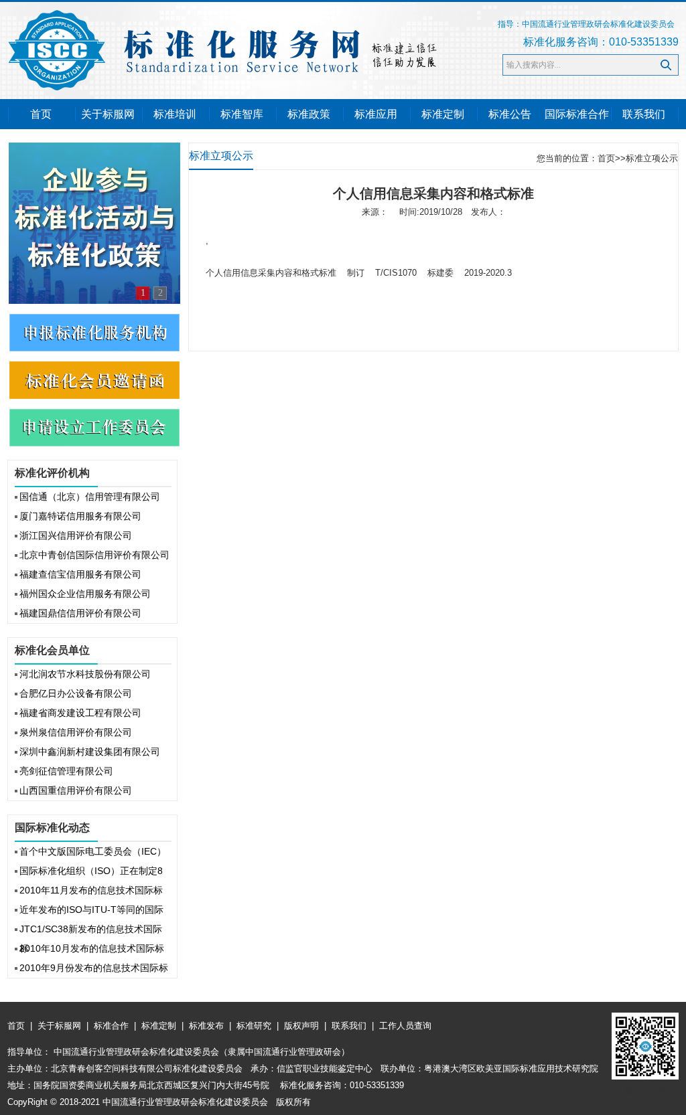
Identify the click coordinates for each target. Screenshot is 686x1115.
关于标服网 (108, 114)
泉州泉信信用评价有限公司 (75, 732)
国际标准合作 (577, 114)
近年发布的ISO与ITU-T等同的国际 (91, 909)
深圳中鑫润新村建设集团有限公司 (89, 751)
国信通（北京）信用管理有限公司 (89, 496)
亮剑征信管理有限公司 (66, 771)
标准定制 (442, 114)
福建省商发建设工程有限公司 (80, 712)
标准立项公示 (652, 158)
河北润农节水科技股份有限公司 (85, 674)
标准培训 (174, 114)
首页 (41, 114)
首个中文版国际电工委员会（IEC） (92, 851)
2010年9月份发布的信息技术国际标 (93, 967)
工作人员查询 (403, 1026)
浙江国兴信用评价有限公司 (75, 535)
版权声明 (301, 1026)
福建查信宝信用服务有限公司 (80, 574)
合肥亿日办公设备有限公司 (75, 693)
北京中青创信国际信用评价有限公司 (94, 554)
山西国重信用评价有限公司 (75, 790)
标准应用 (375, 114)
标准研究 (254, 1026)
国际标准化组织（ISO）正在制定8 (91, 870)
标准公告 (509, 114)
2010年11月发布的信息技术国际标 (91, 890)
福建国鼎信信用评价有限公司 (80, 613)
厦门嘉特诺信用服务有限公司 (80, 516)
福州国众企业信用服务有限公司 (85, 593)
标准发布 (206, 1026)
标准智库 (241, 114)
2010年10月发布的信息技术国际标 (91, 948)
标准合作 (111, 1026)
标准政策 (308, 114)
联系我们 (643, 114)
